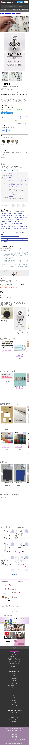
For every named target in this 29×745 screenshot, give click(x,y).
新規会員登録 (20, 2)
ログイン (26, 2)
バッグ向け (23, 184)
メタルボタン (12, 175)
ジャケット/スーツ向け (19, 183)
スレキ (14, 702)
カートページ (14, 676)
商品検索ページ (14, 675)
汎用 (10, 178)
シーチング (14, 704)
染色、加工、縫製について (14, 719)
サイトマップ (14, 722)
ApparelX (2, 13)
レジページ (14, 678)
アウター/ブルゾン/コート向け (18, 181)
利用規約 (5, 732)
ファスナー (14, 700)
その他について (14, 721)
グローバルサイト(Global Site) (20, 739)
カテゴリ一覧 (8, 13)
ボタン (13, 13)
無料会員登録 (14, 682)
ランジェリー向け (13, 180)
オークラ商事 (9, 98)
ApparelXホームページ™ (14, 665)
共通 (10, 177)
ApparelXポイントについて (14, 661)
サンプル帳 (14, 705)
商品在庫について (14, 717)
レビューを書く (4, 285)
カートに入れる (14, 120)
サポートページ (22, 271)
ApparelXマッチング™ (14, 666)
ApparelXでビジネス (14, 663)
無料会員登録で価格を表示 (6, 113)
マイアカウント (14, 680)
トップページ (14, 673)
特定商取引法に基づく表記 (13, 732)
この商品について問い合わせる (22, 123)
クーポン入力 (14, 683)
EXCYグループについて (14, 656)
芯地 (14, 699)
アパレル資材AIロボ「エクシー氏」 (14, 685)
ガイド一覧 (14, 712)
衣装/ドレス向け (16, 184)
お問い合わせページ (19, 728)
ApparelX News (14, 687)
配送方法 (14, 716)
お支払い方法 (14, 714)
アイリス (6, 96)
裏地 (14, 697)
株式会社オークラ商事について (14, 658)
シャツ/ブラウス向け (21, 180)
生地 (14, 693)
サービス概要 (14, 654)
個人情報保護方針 (21, 732)
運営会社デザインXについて (14, 659)
